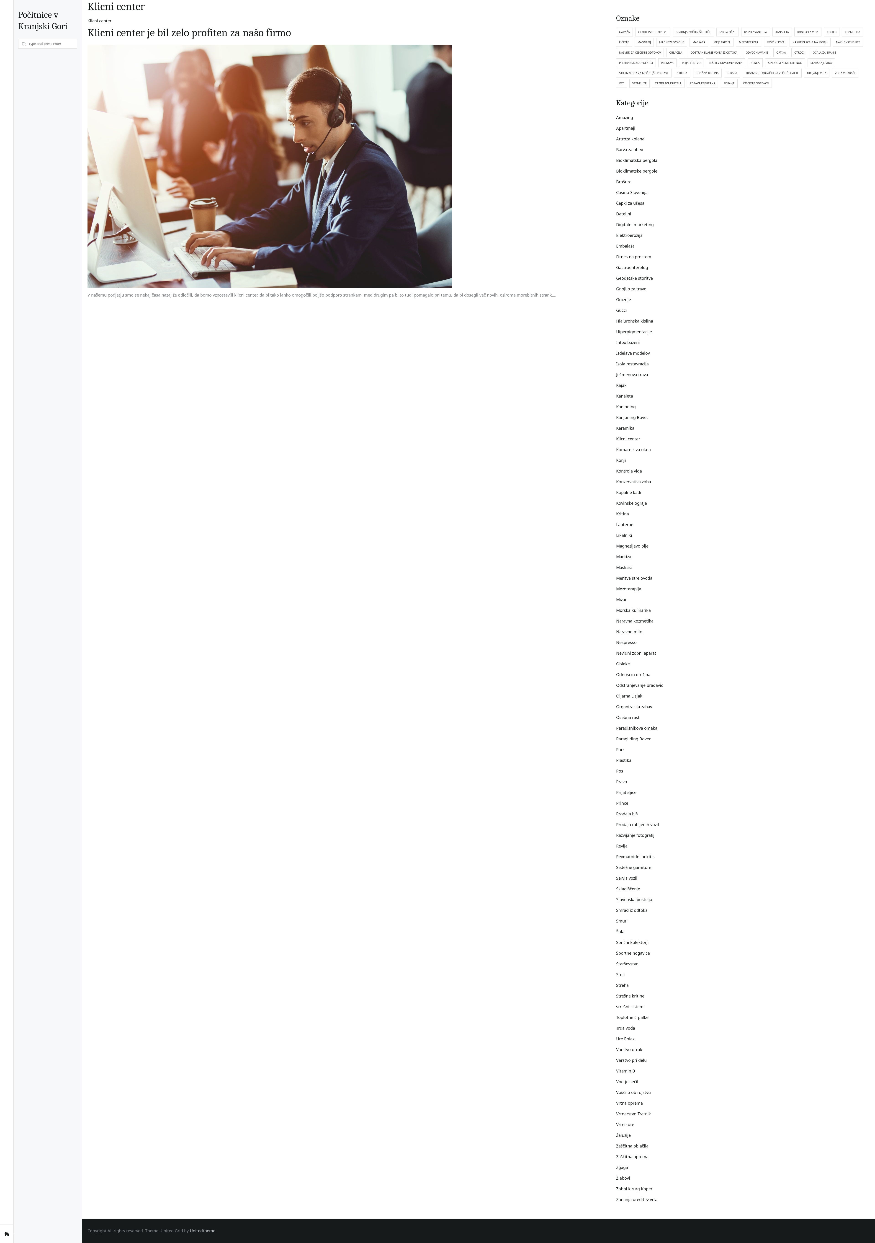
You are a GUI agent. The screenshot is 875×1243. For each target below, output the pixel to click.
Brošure (623, 181)
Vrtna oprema (629, 1103)
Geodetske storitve (634, 278)
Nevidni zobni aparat (636, 653)
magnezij (644, 42)
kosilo (831, 32)
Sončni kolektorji (632, 942)
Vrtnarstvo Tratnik (633, 1113)
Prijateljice (626, 792)
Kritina (622, 514)
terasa (732, 73)
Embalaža (625, 246)
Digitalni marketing (635, 224)
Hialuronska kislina (634, 321)
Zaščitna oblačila (632, 1146)
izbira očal (727, 32)
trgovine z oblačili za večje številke (772, 73)
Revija (622, 846)
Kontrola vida (629, 471)
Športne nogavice (633, 953)
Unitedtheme (202, 1230)
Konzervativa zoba (633, 481)
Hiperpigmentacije (634, 331)
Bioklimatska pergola (636, 160)
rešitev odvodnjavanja (725, 63)
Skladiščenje (628, 889)
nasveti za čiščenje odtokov (640, 52)
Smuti (622, 921)
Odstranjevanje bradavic (639, 685)
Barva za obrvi (629, 149)
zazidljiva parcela (668, 83)
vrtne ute (639, 83)
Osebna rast (628, 717)
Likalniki (624, 535)
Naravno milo (629, 631)
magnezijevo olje (671, 42)
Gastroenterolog (632, 267)
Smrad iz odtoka (632, 910)
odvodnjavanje (757, 52)
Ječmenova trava (632, 374)
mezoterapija (748, 42)
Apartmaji (625, 128)
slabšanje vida (821, 63)
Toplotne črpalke (632, 1017)
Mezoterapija (628, 589)
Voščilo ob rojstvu (633, 1092)
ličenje (624, 42)
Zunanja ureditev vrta (636, 1199)
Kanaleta (624, 396)
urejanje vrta (816, 73)
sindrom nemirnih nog (785, 63)
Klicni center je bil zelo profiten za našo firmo (189, 32)
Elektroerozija (629, 235)
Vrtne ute (625, 1124)
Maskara (624, 567)
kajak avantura (755, 32)
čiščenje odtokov (756, 83)
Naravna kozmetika (635, 621)
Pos (619, 771)
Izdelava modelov (633, 353)
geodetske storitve (652, 32)
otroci (799, 52)
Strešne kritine (630, 996)
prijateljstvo (691, 63)
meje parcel (722, 42)
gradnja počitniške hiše (693, 32)
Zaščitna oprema (632, 1156)
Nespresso (626, 642)
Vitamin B (625, 1071)
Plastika (623, 760)
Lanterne (624, 524)
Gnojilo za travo (631, 289)
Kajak (621, 385)
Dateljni (623, 214)
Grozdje (623, 299)
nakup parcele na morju (810, 42)
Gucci (621, 310)
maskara (698, 42)
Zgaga (622, 1167)
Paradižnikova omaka (636, 728)
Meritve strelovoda (634, 578)
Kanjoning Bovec (632, 417)
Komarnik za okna (633, 449)
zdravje (729, 83)
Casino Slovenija (632, 192)
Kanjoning (626, 406)
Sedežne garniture (633, 867)
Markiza (623, 556)
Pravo (621, 781)
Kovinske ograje (631, 503)
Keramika (625, 428)
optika (781, 52)
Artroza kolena (630, 139)
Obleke (623, 664)
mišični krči (775, 42)
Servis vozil (626, 878)
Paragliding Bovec (633, 739)
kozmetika (852, 32)
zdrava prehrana (702, 83)
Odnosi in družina (633, 674)
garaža (624, 32)
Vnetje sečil (627, 1081)
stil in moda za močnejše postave (644, 73)
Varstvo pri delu (631, 1060)
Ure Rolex (625, 1038)
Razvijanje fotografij (635, 835)
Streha (622, 985)
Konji (621, 460)
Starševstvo (627, 963)
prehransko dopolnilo (636, 63)
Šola (620, 931)
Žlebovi (623, 1178)
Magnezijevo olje (632, 546)
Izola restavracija (632, 364)
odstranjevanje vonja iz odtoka (714, 52)
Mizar (621, 599)
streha (682, 73)
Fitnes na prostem (633, 256)
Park (620, 749)
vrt (621, 83)
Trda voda (625, 1028)
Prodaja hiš (627, 814)
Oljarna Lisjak (629, 696)
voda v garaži (845, 73)
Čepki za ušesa (630, 203)
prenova (667, 63)
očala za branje (824, 52)
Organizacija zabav (634, 706)
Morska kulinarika (633, 610)
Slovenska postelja (634, 899)
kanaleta (782, 32)
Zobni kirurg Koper (634, 1188)
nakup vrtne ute (848, 42)
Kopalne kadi (628, 492)
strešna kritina (707, 73)
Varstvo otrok (629, 1049)
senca (755, 63)
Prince (622, 803)
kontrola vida (807, 32)
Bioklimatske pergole (636, 171)
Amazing (624, 117)
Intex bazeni (628, 342)
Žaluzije (623, 1135)
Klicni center (99, 20)
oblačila (675, 52)
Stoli (620, 974)
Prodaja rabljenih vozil (637, 824)
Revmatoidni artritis (635, 856)
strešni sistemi (630, 1006)
